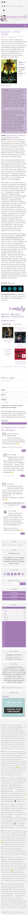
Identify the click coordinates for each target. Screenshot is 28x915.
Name (3, 390)
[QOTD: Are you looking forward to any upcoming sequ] (14, 763)
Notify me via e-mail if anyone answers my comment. (12, 406)
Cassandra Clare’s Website (15, 135)
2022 (4, 627)
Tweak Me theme (16, 913)
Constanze (11, 484)
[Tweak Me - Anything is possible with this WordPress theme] (13, 707)
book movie (9, 366)
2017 (4, 637)
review (3, 37)
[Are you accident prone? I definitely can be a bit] (14, 816)
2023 (4, 625)
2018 (4, 635)
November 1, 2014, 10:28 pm (9, 533)
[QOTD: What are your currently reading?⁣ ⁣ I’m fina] (14, 869)
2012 (4, 646)
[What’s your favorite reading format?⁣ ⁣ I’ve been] (14, 790)
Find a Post (5, 420)
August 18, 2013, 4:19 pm (8, 450)
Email (3, 395)
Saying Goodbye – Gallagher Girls (20, 362)
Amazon (4, 137)
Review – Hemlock (20, 346)
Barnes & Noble (13, 137)
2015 (4, 640)
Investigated (14, 592)
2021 (4, 629)
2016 (4, 638)
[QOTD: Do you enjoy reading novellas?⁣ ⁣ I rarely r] (14, 737)
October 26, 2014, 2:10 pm (8, 507)
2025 (4, 622)
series (24, 366)
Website (3, 399)
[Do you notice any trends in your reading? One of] (14, 896)
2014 (4, 642)
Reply (24, 450)
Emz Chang (12, 454)
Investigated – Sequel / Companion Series (7, 352)
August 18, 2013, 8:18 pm (9, 475)
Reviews (14, 599)
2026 (4, 607)
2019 (4, 633)
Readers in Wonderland (14, 447)
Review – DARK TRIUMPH (8, 341)
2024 (4, 623)
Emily (20, 36)
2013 (4, 644)
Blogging (14, 595)
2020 (4, 631)
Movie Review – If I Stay (20, 329)
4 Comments (12, 37)
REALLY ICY (17, 366)
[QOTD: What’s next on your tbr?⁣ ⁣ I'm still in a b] (14, 843)
